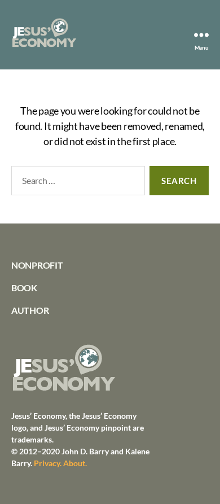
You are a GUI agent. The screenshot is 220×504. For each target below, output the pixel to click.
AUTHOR (30, 310)
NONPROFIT (37, 265)
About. (75, 463)
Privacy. (47, 463)
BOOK (24, 287)
